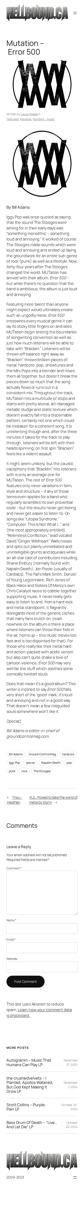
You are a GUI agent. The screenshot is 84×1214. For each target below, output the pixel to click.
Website (11, 959)
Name (11, 920)
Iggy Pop (14, 762)
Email (11, 939)
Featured (12, 119)
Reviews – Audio (44, 119)
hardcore (68, 754)
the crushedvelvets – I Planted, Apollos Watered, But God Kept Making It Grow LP (29, 1085)
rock (24, 771)
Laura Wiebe (29, 114)
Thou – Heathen (14, 800)
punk (12, 771)
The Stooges (42, 771)
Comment (14, 868)
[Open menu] (75, 13)
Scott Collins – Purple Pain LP (25, 1107)
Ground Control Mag (42, 754)
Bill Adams (16, 754)
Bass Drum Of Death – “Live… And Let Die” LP (31, 1124)
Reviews (25, 119)
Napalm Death (51, 762)
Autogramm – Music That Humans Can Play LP (28, 1062)
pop (69, 762)
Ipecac (30, 762)
